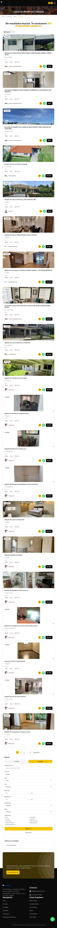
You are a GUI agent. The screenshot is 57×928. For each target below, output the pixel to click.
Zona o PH (7, 771)
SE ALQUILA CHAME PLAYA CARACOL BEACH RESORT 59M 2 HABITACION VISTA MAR (28, 127)
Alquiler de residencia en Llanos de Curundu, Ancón (21, 626)
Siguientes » (36, 752)
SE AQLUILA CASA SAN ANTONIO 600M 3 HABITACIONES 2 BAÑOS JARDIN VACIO (28, 53)
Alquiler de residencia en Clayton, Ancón (18, 732)
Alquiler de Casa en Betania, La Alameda (17, 342)
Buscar (28, 828)
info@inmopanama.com (38, 891)
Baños (6, 809)
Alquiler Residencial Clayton (14, 555)
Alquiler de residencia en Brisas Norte (17, 413)
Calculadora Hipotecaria (9, 917)
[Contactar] (40, 66)
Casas (15, 16)
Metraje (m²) (7, 796)
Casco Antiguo (33, 900)
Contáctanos (6, 913)
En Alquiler (9, 16)
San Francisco (33, 907)
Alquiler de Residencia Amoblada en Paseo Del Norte (21, 484)
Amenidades (8, 815)
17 (30, 752)
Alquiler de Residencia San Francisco (16, 590)
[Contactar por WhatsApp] (52, 919)
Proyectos (5, 910)
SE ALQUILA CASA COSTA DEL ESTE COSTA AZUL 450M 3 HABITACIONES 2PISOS (27, 306)
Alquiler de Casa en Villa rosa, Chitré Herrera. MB (20, 199)
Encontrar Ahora (12, 872)
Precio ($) (7, 790)
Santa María (32, 917)
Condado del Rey (34, 904)
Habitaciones (8, 803)
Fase (6, 784)
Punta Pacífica (33, 913)
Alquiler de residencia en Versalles (16, 378)
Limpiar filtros (28, 832)
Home (3, 16)
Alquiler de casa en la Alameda (14, 519)
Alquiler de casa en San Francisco (15, 696)
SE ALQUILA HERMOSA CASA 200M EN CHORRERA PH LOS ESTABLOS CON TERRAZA (28, 90)
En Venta (16, 761)
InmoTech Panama (36, 894)
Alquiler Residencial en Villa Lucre (15, 449)
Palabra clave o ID (9, 765)
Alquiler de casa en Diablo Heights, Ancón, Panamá (21, 235)
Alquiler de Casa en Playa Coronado (16, 164)
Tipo (6, 777)
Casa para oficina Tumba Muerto (15, 661)
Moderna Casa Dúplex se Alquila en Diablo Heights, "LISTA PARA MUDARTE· (28, 270)
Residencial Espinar (11, 845)
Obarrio (31, 910)
